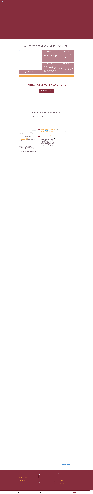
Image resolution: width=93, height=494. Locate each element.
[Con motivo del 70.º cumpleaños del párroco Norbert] (66, 179)
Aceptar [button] (75, 492)
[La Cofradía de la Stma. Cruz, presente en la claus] (72, 154)
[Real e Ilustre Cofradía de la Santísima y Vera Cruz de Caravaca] (21, 133)
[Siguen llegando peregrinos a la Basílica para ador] (72, 355)
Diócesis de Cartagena (22, 478)
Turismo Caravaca (22, 480)
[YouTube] (45, 476)
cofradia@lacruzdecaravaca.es (64, 480)
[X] (42, 476)
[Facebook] (39, 476)
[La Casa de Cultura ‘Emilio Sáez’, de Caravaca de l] (66, 384)
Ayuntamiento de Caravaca (23, 477)
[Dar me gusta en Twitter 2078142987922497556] (45, 148)
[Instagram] (47, 476)
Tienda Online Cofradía (22, 475)
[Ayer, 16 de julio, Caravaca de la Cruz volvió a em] (66, 265)
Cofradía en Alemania (30, 72)
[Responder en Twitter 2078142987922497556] (41, 148)
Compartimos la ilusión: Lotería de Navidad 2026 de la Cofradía (66, 56)
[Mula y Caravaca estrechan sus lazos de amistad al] (60, 286)
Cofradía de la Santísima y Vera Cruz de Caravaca (48, 136)
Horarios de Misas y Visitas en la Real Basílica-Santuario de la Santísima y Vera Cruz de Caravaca (50, 56)
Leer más (77, 492)
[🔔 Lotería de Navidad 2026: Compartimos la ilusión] (72, 270)
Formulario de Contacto (62, 483)
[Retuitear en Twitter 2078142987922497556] (43, 148)
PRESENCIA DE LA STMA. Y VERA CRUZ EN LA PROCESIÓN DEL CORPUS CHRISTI (66, 68)
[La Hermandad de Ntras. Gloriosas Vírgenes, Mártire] (60, 404)
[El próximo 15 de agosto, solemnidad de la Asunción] (60, 179)
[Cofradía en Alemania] (30, 62)
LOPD (59, 486)
